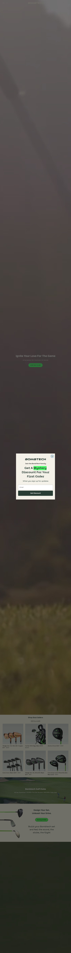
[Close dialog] (52, 456)
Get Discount (35, 493)
